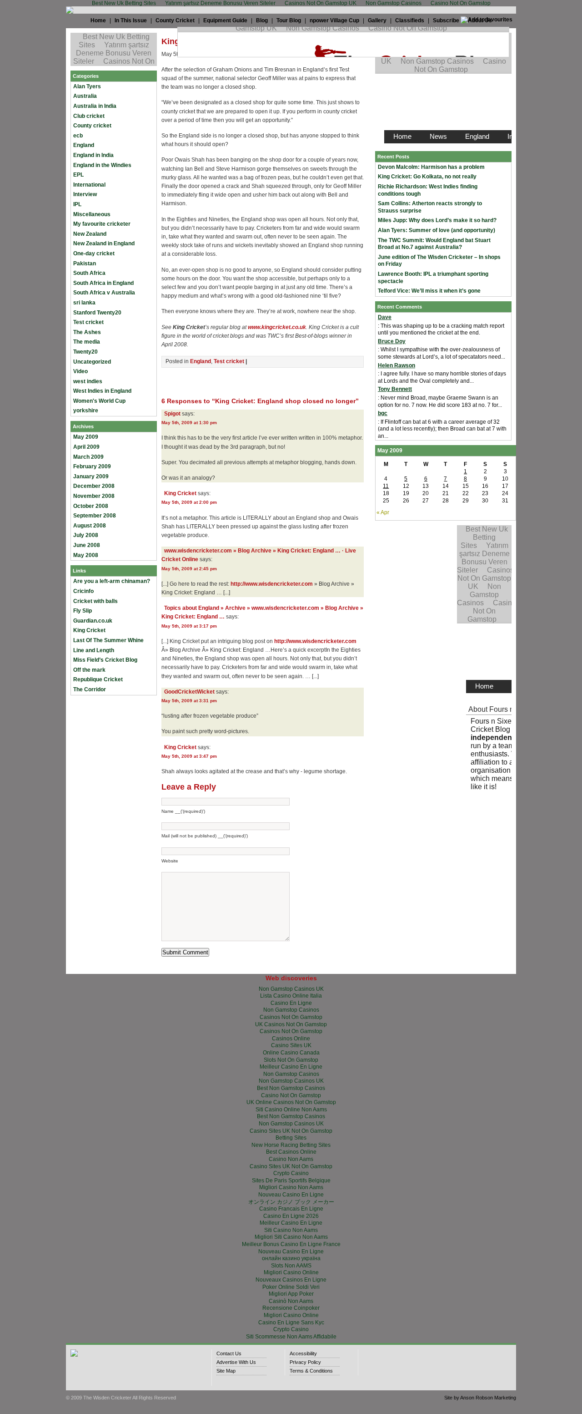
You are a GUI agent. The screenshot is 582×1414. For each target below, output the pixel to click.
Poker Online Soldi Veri (291, 1287)
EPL (78, 175)
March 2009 (88, 457)
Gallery (377, 20)
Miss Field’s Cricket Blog (105, 660)
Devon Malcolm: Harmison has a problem (431, 167)
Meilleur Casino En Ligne (291, 1067)
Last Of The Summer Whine (108, 640)
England (83, 145)
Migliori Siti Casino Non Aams (291, 1237)
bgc (382, 413)
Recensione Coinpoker (291, 1308)
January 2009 (91, 476)
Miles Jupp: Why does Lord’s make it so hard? (437, 220)
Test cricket (88, 322)
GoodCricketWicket (189, 692)
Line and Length (93, 650)
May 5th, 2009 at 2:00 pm (189, 502)
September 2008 (94, 515)
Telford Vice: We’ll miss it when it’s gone (429, 291)
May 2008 (85, 555)
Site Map (226, 1370)
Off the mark (89, 670)
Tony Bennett (395, 389)
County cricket (92, 125)
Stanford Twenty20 (97, 312)
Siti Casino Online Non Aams (291, 1109)
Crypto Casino (291, 1173)
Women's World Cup (99, 401)
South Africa (89, 273)
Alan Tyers (87, 86)
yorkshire (85, 410)
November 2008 (94, 496)
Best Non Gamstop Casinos (291, 1088)
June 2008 (86, 545)
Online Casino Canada (291, 1052)
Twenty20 (85, 352)
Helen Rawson (396, 365)
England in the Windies (102, 165)
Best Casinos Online (291, 1152)
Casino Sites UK (291, 1045)
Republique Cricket (98, 679)
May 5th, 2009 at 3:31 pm (189, 700)
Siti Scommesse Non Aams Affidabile (291, 1336)
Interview (85, 194)
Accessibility (303, 1353)
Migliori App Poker (291, 1294)
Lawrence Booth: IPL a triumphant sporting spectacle (433, 277)
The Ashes (87, 332)
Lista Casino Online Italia (291, 996)
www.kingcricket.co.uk (277, 327)
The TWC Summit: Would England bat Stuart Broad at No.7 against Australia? (434, 244)
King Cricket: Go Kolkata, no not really (427, 176)
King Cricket (89, 630)
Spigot (172, 414)
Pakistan (84, 263)
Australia (85, 96)
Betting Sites (291, 1138)
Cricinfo (83, 591)
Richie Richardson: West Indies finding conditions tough (427, 190)
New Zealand (89, 234)
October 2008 (90, 506)
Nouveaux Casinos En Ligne (291, 1280)
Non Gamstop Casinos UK (291, 989)
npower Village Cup (334, 20)
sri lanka (84, 302)
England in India (93, 155)
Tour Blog (288, 20)
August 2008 (89, 525)
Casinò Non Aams (291, 1301)
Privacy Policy (305, 1362)
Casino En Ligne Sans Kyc (291, 1322)
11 (386, 486)
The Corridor (89, 689)
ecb (78, 135)
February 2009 (92, 466)
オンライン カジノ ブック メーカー (291, 1202)
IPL (77, 204)
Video (80, 371)
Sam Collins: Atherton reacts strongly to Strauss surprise (430, 207)
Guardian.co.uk (92, 621)
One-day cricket (94, 253)
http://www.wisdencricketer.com (272, 584)
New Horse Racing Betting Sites (291, 1145)
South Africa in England (103, 283)
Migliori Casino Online (291, 1272)
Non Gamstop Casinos (291, 1010)
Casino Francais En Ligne (291, 1209)
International (89, 185)
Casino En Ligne (291, 1003)
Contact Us (228, 1353)
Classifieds (409, 20)
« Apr (382, 512)
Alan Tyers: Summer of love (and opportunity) (436, 230)
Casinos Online (291, 1038)
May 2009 (85, 437)
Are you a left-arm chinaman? (111, 581)
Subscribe (446, 20)
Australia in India (94, 106)
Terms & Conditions (311, 1370)
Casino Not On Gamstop (291, 1095)
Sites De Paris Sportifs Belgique (291, 1180)
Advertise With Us (236, 1362)
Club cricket (89, 116)
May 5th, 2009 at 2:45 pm (189, 568)
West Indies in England (102, 391)
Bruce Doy (392, 341)
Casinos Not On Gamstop (291, 1017)
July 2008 (85, 535)
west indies (87, 381)
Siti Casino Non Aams (291, 1230)
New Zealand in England (104, 243)
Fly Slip (82, 611)
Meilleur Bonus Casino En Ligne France (291, 1244)
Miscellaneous (91, 214)
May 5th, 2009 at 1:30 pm (189, 422)
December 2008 (94, 486)
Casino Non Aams (291, 1159)
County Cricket (175, 20)
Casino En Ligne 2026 (291, 1216)
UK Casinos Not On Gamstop (291, 1024)
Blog (262, 20)
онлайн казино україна (291, 1258)
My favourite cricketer (101, 224)
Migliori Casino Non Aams (291, 1187)
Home (98, 20)
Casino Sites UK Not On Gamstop (291, 1131)
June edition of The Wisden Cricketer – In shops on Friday (439, 261)
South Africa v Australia (104, 292)
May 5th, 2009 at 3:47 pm (189, 756)
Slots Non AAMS (291, 1265)
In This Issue (131, 20)
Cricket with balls (95, 601)
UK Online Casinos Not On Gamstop (291, 1102)
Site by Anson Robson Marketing (480, 1397)
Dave (384, 317)
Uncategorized (92, 362)
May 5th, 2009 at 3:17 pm (189, 625)
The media (86, 342)
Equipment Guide (225, 20)
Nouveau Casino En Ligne (291, 1194)
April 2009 (86, 447)
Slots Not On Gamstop (291, 1060)
